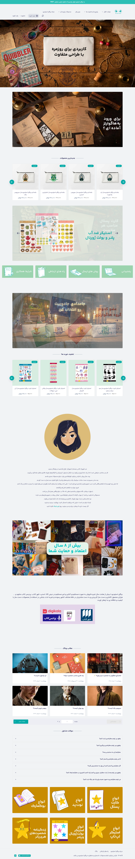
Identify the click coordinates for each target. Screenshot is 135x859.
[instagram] (15, 855)
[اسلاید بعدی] (116, 122)
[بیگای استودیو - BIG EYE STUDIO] (118, 12)
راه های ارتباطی (104, 851)
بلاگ (96, 851)
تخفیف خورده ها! (67, 354)
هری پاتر (77, 12)
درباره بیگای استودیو (117, 851)
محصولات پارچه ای (65, 12)
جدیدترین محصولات (67, 158)
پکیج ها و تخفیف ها (92, 12)
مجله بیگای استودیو (48, 12)
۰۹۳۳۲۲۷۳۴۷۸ (25, 855)
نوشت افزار (107, 12)
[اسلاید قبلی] (18, 122)
